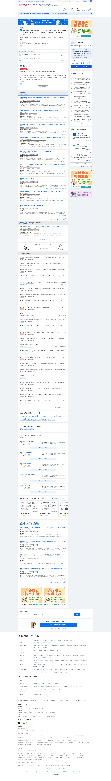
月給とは (40, 662)
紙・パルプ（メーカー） (56, 753)
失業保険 (41, 660)
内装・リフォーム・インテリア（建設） (33, 765)
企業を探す (65, 10)
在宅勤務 (23, 419)
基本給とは (83, 660)
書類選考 (45, 647)
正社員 (22, 416)
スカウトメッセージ (22, 708)
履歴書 (34, 645)
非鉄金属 (56, 755)
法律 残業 (42, 669)
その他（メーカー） (39, 759)
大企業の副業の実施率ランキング (44, 744)
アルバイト (46, 416)
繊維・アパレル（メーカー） (43, 753)
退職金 (67, 660)
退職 (43, 683)
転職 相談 (66, 640)
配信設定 (41, 708)
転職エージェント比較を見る (83, 164)
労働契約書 (72, 669)
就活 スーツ (35, 657)
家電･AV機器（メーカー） (65, 757)
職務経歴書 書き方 (83, 645)
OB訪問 (63, 655)
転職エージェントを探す (51, 712)
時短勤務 (44, 419)
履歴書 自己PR (47, 645)
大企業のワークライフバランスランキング (26, 742)
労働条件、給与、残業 (50, 686)
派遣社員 (34, 416)
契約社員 (28, 416)
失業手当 (46, 660)
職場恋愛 (56, 672)
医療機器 (35, 757)
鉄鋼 (52, 755)
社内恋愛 (61, 672)
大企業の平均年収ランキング (24, 740)
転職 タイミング (59, 640)
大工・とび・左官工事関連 (48, 765)
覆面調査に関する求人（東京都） (30, 524)
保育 (28, 762)
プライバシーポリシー (29, 771)
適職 (34, 642)
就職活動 (35, 683)
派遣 (45, 689)
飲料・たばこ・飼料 (31, 753)
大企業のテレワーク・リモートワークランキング (79, 742)
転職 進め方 (43, 640)
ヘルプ (73, 1)
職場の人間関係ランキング (82, 735)
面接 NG (35, 650)
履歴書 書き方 (40, 645)
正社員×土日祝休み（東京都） (26, 223)
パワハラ (35, 672)
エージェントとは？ (87, 166)
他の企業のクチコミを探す (58, 498)
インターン (35, 655)
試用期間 (83, 669)
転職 (39, 683)
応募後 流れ (39, 647)
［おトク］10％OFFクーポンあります (53, 5)
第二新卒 (71, 640)
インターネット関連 (42, 750)
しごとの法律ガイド (32, 716)
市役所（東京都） (23, 94)
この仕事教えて (36, 680)
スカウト (84, 10)
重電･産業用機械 (81, 755)
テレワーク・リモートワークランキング (38, 737)
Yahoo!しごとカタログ (24, 700)
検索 (91, 1)
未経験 (59, 416)
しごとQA (72, 10)
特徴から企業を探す (28, 712)
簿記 (38, 691)
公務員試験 (24, 42)
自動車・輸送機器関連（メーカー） (25, 759)
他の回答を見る (42, 86)
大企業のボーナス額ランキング (38, 740)
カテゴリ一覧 (45, 700)
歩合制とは (77, 660)
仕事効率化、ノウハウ (68, 686)
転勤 (32, 419)
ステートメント (57, 771)
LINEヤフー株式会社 (22, 728)
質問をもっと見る (60, 407)
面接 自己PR (52, 650)
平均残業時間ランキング (23, 737)
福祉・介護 (33, 762)
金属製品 (62, 755)
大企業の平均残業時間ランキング (60, 742)
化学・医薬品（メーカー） (77, 753)
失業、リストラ (59, 686)
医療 (19, 762)
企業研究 (44, 642)
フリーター (53, 416)
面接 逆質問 (59, 650)
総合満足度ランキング (43, 735)
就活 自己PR (68, 655)
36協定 (61, 669)
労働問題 (42, 686)
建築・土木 (20, 765)
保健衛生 (23, 762)
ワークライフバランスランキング (69, 735)
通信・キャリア (21, 750)
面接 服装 (40, 650)
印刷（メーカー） (66, 753)
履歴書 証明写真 (70, 645)
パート (39, 416)
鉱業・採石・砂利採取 (65, 765)
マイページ (90, 10)
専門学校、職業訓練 (44, 691)
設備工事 (57, 765)
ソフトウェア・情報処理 (31, 750)
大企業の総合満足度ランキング (52, 740)
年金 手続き (35, 660)
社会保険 (57, 660)
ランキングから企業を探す (38, 712)
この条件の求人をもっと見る (58, 219)
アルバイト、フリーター (38, 689)
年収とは (51, 662)
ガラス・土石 (46, 755)
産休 (49, 419)
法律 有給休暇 (36, 669)
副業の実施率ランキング (69, 737)
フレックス (37, 419)
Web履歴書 (35, 708)
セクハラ (40, 672)
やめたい (66, 672)
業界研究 (38, 642)
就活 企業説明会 (50, 655)
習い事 (51, 691)
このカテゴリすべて (45, 680)
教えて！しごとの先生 (35, 700)
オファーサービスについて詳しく (81, 66)
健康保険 (51, 660)
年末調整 (62, 660)
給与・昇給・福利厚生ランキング (55, 737)
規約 (48, 771)
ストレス (50, 672)
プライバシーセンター (40, 771)
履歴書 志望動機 (55, 645)
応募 (34, 647)
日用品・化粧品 (21, 755)
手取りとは (46, 662)
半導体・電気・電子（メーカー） (46, 757)
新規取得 (49, 4)
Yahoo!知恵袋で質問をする (58, 625)
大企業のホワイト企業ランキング (68, 740)
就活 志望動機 (75, 655)
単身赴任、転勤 (36, 686)
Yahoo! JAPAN (67, 1)
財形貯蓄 (71, 660)
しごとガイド (40, 716)
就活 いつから (42, 655)
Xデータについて (82, 771)
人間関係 (45, 672)
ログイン (41, 5)
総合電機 (56, 757)
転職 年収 (49, 642)
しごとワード (47, 716)
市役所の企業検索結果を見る (28, 429)
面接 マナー (46, 650)
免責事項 (65, 771)
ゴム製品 (40, 755)
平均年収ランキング (22, 735)
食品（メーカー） (21, 753)
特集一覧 (78, 10)
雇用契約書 (66, 669)
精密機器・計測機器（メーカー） (25, 757)
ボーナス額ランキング (32, 735)
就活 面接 (49, 657)
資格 (28, 419)
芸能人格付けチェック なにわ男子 (86, 1)
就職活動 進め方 (36, 640)
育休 (53, 419)
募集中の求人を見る (43, 447)
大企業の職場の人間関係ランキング (44, 742)
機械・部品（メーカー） (71, 755)
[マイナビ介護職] (31, 596)
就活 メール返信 (43, 657)
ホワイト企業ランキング (55, 735)
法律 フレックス (49, 669)
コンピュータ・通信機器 (78, 757)
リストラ (78, 669)
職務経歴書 (76, 645)
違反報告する (63, 46)
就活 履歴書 (82, 655)
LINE (27, 722)
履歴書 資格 (62, 645)
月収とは (35, 662)
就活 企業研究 (57, 655)
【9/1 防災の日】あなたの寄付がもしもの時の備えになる (31, 1)
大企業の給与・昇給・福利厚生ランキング (26, 744)
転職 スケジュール (51, 640)
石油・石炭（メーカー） (31, 755)
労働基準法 (56, 669)
